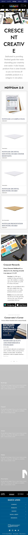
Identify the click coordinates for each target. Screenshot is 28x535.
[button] (3, 6)
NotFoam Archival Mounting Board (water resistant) (13, 154)
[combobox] (23, 5)
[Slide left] (11, 361)
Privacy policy (15, 533)
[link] (9, 305)
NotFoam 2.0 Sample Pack (13, 119)
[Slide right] (16, 361)
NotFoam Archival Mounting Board (10, 190)
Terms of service (22, 533)
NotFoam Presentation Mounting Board (12, 225)
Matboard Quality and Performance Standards (12, 343)
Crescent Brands (9, 533)
